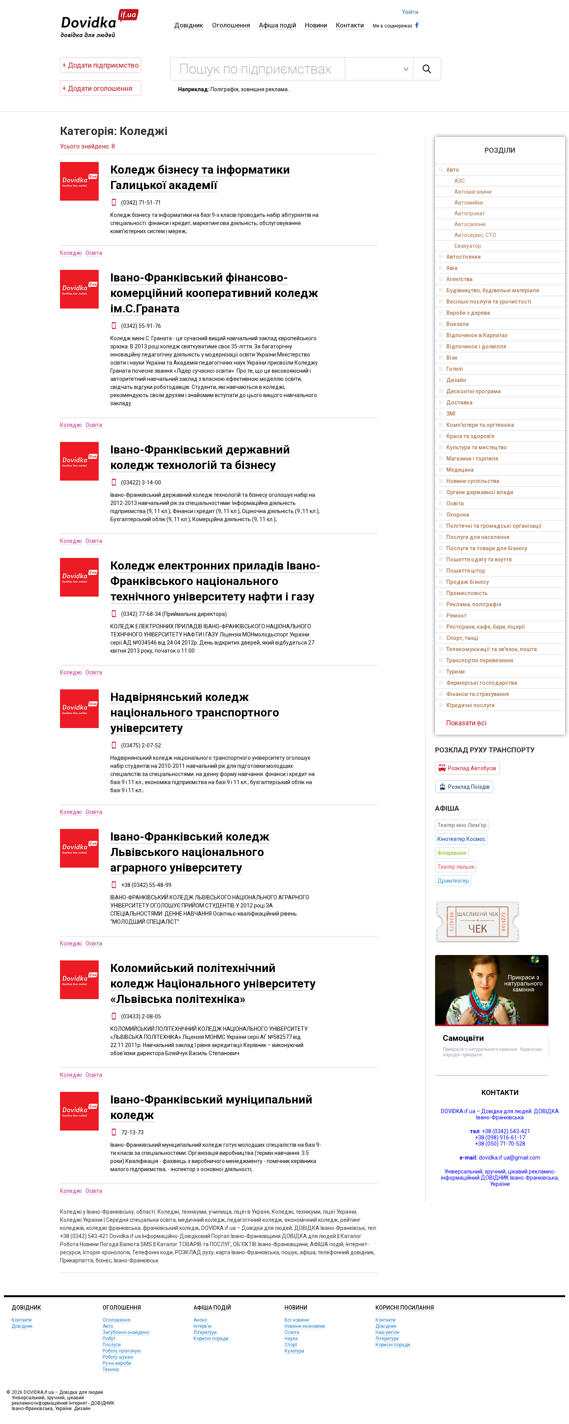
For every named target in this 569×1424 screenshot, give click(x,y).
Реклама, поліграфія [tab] (473, 604)
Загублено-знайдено (126, 1332)
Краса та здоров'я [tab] (470, 436)
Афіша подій (277, 25)
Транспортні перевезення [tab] (479, 660)
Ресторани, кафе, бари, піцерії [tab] (485, 627)
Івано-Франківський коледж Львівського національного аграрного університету (189, 852)
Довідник (188, 25)
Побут (109, 1338)
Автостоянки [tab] (463, 257)
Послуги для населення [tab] (477, 537)
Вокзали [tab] (457, 324)
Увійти (410, 12)
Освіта (94, 253)
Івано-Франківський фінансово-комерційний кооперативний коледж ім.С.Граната (214, 293)
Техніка (111, 1369)
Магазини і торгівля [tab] (472, 458)
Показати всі (466, 723)
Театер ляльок (456, 867)
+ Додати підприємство (100, 65)
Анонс (200, 1320)
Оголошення (231, 25)
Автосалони (469, 224)
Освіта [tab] (455, 503)
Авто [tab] (452, 170)
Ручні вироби (117, 1363)
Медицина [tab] (460, 470)
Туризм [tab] (455, 672)
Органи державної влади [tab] (479, 492)
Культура (294, 1351)
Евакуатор (467, 246)
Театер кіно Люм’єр (462, 825)
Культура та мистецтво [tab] (476, 447)
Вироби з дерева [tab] (468, 313)
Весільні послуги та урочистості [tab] (488, 301)
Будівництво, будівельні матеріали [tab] (492, 290)
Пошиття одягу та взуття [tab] (479, 559)
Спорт (290, 1344)
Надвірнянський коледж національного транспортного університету (194, 712)
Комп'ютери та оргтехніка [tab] (480, 425)
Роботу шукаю (118, 1357)
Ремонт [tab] (456, 615)
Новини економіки (304, 1326)
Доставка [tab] (459, 402)
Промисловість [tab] (467, 593)
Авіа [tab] (452, 268)
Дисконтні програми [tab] (473, 391)
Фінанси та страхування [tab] (477, 694)
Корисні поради (211, 1338)
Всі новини (296, 1320)
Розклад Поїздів (469, 787)
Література (205, 1332)
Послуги (112, 1344)
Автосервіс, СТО (475, 235)
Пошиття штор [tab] (465, 571)
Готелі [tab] (454, 369)
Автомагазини (473, 192)
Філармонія (451, 853)
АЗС (459, 181)
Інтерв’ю (202, 1326)
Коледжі (71, 253)
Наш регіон (387, 1332)
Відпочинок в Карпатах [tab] (476, 335)
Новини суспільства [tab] (472, 481)
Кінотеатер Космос (461, 839)
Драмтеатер (453, 881)
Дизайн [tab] (456, 380)
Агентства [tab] (459, 279)
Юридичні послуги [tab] (470, 705)
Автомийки (468, 203)
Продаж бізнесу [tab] (467, 582)
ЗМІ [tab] (451, 414)
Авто (108, 1326)
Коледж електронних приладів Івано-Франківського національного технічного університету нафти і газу (215, 581)
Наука (291, 1338)
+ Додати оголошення (97, 88)
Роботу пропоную (122, 1351)
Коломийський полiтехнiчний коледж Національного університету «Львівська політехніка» (212, 983)
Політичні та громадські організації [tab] (494, 526)
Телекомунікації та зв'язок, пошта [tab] (491, 649)
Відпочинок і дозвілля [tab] (476, 346)
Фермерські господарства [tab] (481, 683)
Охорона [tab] (457, 515)
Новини (316, 25)
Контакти (350, 25)
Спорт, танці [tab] (462, 638)
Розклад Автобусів (472, 768)
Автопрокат (469, 213)
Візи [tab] (451, 358)
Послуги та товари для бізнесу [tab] (486, 548)
